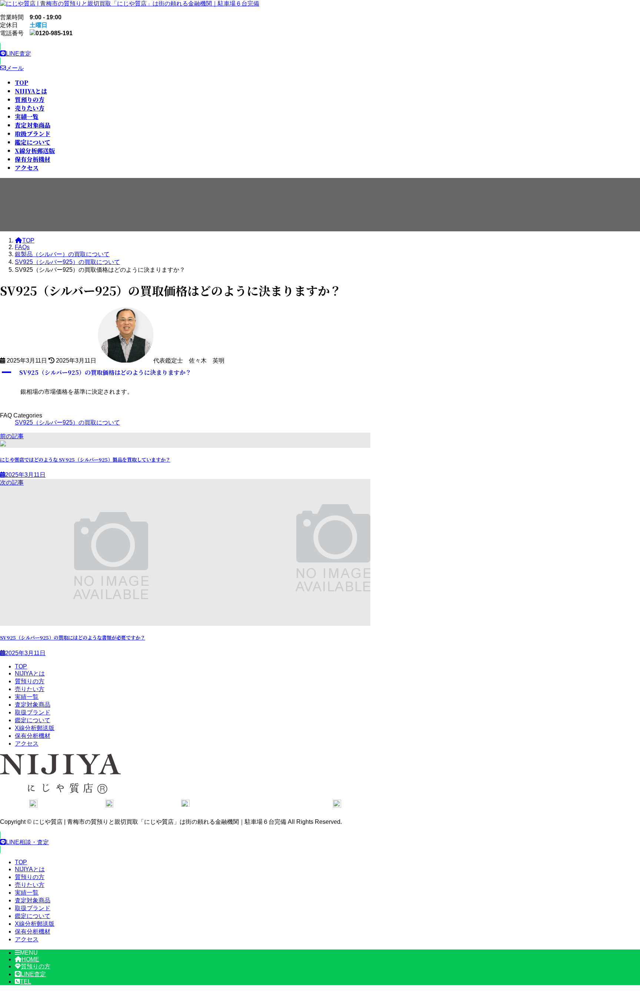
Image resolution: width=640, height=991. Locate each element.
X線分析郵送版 (34, 728)
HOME (30, 959)
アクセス (27, 743)
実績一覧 (27, 697)
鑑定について (32, 720)
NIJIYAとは (30, 673)
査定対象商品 (32, 704)
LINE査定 (33, 974)
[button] (185, 54)
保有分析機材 (32, 736)
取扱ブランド (32, 712)
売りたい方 (29, 689)
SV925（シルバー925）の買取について (67, 422)
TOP (21, 666)
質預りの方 (29, 681)
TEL (25, 981)
